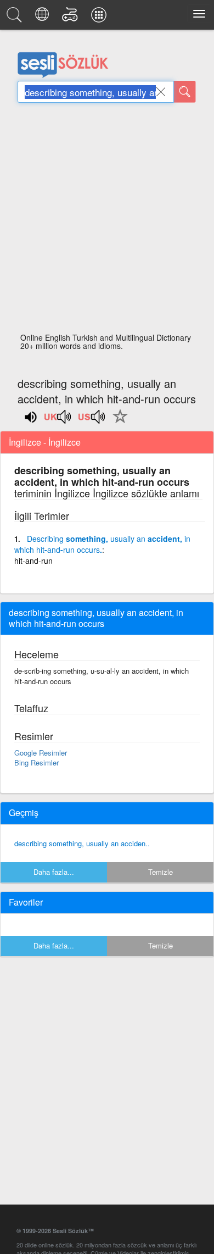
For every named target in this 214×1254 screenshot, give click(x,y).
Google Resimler (40, 752)
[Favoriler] (117, 422)
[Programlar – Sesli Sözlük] (100, 17)
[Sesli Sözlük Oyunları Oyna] (71, 17)
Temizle (160, 872)
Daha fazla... (53, 872)
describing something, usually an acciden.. (82, 843)
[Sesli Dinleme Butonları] (58, 420)
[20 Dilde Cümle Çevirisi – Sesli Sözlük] (43, 17)
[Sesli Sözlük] (16, 17)
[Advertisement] (107, 221)
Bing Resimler (36, 762)
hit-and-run (33, 560)
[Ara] (185, 92)
